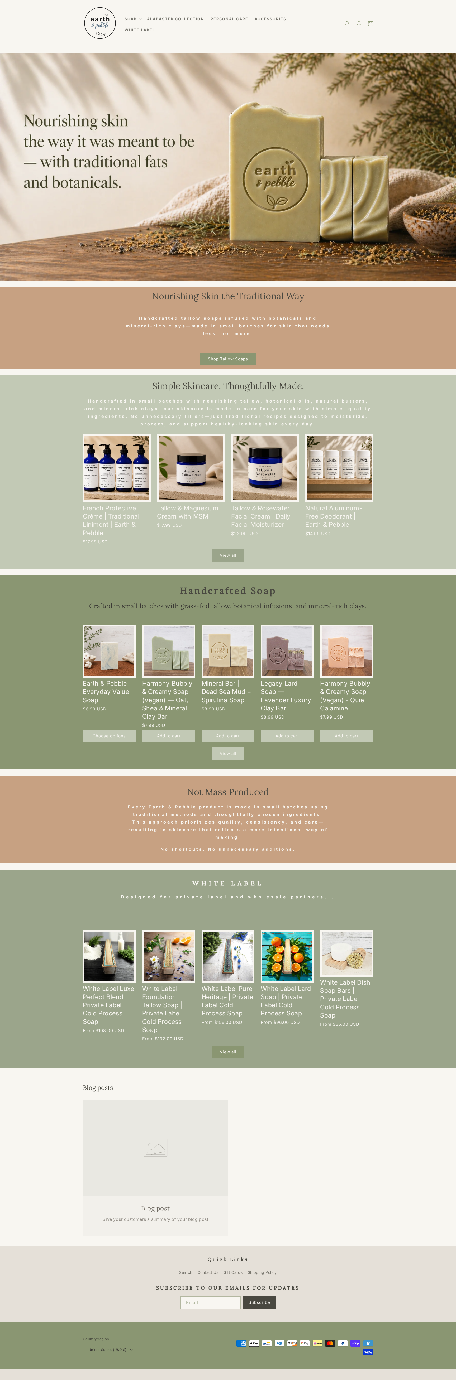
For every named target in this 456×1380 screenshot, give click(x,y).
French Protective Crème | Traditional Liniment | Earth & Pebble (111, 520)
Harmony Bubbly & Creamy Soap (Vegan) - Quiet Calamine (345, 696)
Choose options (109, 735)
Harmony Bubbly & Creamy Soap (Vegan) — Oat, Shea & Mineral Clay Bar (167, 700)
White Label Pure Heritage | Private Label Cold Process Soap (227, 1001)
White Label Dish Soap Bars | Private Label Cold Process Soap (345, 999)
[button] (132, 19)
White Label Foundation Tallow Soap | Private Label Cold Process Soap (162, 1009)
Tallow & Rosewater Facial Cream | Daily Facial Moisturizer (261, 516)
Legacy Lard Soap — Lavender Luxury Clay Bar (286, 696)
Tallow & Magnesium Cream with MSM (188, 512)
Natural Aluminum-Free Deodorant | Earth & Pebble (333, 516)
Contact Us (208, 1272)
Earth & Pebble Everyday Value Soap (106, 692)
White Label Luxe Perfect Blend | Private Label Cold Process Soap (108, 1005)
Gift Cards (233, 1272)
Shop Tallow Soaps (228, 358)
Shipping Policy (262, 1272)
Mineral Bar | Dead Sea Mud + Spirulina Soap (226, 692)
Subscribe (259, 1302)
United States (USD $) (107, 1350)
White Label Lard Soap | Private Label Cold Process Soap (286, 1001)
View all (228, 555)
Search (185, 1272)
